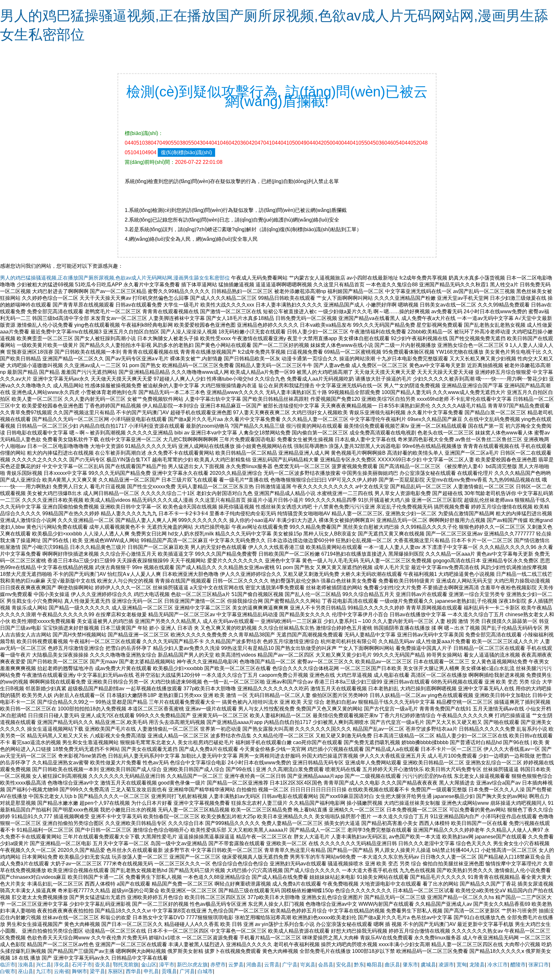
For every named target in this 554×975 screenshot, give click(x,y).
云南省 (61, 971)
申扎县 (151, 971)
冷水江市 (497, 964)
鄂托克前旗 (125, 964)
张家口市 (538, 964)
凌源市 (446, 964)
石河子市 (82, 964)
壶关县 (102, 964)
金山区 (148, 964)
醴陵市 (518, 964)
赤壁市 (218, 964)
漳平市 (166, 964)
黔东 (359, 964)
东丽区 (115, 971)
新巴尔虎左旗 (192, 964)
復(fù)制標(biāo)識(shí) (186, 152)
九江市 (43, 971)
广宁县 (290, 964)
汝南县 (25, 964)
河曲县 (254, 964)
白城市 (205, 971)
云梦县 (236, 964)
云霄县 (272, 964)
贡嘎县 (169, 971)
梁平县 (97, 971)
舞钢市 (79, 971)
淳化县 (61, 964)
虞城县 (428, 964)
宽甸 (462, 964)
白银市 (7, 971)
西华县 (133, 971)
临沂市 (7, 964)
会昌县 (325, 964)
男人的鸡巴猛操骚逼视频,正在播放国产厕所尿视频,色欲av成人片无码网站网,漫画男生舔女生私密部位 (115, 278)
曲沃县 (392, 964)
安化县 (343, 964)
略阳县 (374, 964)
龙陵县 (477, 964)
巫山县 (25, 971)
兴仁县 (43, 964)
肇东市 (410, 964)
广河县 (187, 971)
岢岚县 (307, 964)
